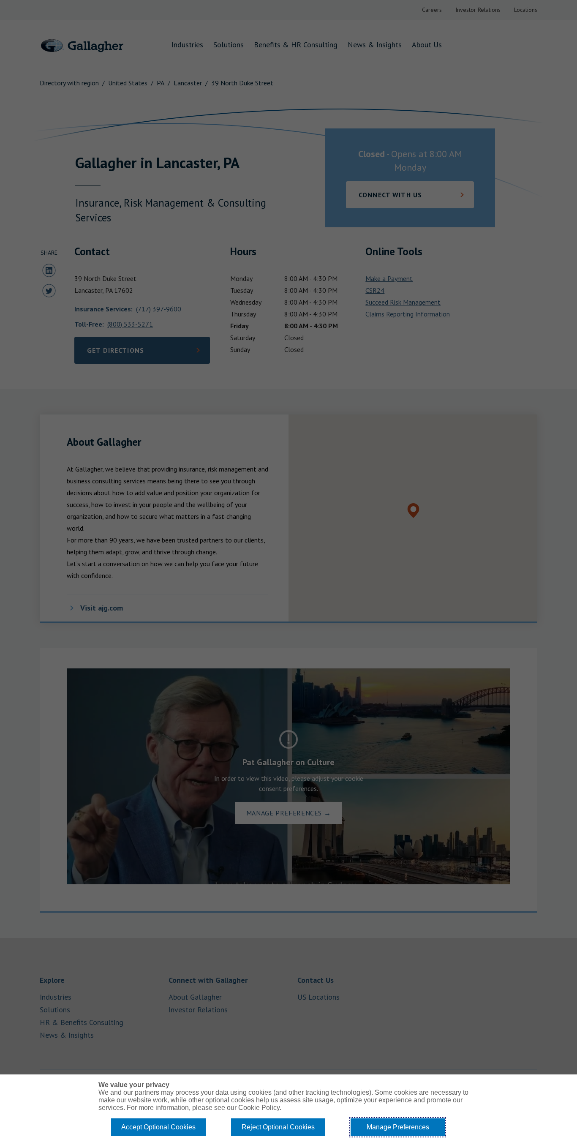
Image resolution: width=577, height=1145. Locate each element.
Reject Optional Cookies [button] (278, 1127)
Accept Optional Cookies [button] (158, 1127)
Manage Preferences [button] (398, 1127)
